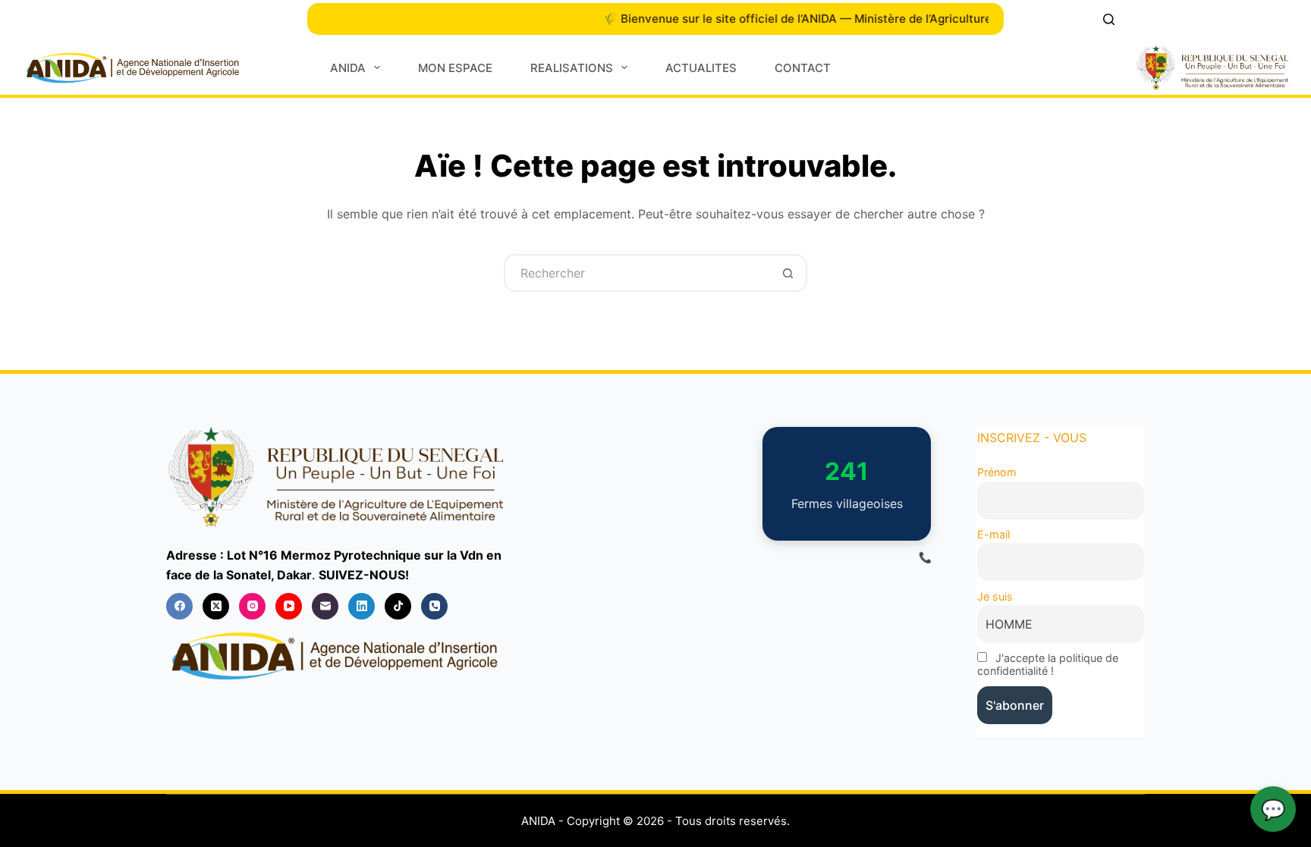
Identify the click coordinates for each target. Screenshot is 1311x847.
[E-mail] (325, 606)
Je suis (995, 596)
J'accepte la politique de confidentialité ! (1047, 664)
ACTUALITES (701, 68)
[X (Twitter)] (216, 606)
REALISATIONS (571, 68)
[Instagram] (252, 606)
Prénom (997, 472)
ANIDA (348, 68)
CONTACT (803, 68)
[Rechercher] (1109, 19)
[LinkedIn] (361, 606)
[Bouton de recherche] (788, 273)
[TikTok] (398, 606)
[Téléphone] (434, 606)
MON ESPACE (455, 68)
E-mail (993, 534)
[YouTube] (288, 606)
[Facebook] (179, 606)
